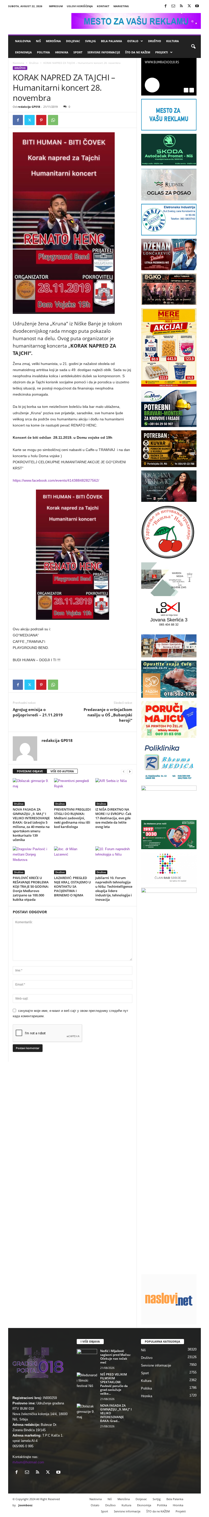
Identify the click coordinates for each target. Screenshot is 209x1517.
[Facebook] (165, 6)
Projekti (161, 52)
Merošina (53, 41)
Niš (38, 41)
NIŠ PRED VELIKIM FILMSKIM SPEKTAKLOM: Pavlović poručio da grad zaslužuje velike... (114, 1384)
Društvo (154, 41)
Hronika (61, 52)
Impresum (56, 6)
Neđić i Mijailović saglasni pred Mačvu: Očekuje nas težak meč (115, 1357)
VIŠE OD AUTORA (62, 771)
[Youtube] (197, 6)
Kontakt (103, 6)
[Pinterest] (41, 120)
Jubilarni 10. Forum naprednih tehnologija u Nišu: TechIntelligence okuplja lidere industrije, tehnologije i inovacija (113, 888)
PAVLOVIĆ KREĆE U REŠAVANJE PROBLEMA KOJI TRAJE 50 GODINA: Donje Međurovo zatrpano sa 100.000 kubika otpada (31, 888)
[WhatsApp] (53, 120)
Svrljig (90, 41)
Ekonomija (23, 52)
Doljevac (73, 41)
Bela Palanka (111, 41)
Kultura (172, 41)
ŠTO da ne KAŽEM (137, 52)
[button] (193, 46)
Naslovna (23, 41)
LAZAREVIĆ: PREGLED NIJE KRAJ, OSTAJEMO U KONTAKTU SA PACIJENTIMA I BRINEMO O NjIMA (72, 886)
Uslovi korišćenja (80, 6)
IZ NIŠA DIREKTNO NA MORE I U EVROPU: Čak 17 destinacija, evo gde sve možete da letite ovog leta (113, 818)
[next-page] (129, 771)
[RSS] (181, 6)
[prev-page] (123, 771)
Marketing (121, 6)
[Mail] (173, 6)
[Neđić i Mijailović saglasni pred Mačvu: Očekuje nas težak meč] (87, 1356)
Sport (77, 52)
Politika (43, 52)
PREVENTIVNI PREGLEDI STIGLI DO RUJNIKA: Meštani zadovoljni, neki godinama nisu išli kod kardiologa (72, 818)
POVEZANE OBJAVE (30, 771)
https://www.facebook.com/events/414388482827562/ (56, 480)
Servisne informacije (103, 52)
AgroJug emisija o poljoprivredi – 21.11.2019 (38, 712)
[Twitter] (189, 6)
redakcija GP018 (29, 107)
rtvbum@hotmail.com (28, 1462)
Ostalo (132, 41)
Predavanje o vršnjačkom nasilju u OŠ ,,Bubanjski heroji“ (108, 715)
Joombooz (25, 1505)
